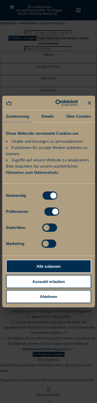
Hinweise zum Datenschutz (32, 172)
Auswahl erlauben (48, 281)
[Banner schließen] (89, 103)
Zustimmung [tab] (17, 116)
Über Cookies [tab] (78, 116)
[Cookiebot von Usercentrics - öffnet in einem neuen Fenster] (58, 103)
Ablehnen (48, 296)
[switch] (51, 211)
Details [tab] (47, 116)
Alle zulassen (48, 266)
